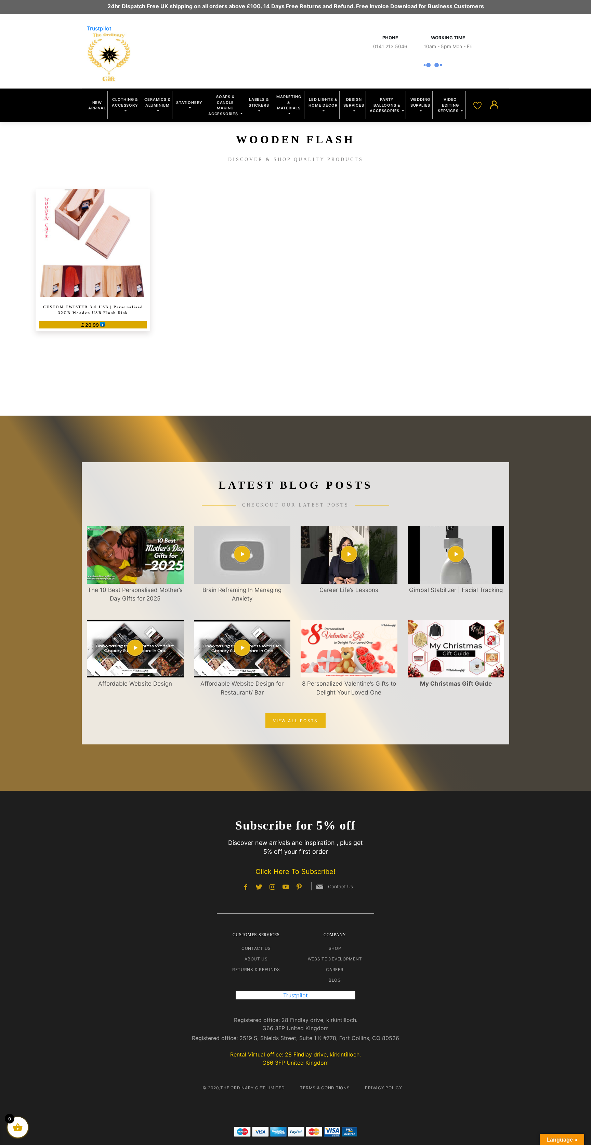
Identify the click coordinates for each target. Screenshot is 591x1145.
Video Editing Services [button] (449, 105)
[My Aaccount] (494, 105)
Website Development (335, 958)
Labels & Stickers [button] (259, 102)
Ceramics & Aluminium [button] (157, 102)
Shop (335, 948)
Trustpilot (99, 28)
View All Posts (295, 720)
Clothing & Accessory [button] (125, 102)
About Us (256, 958)
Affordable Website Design (135, 683)
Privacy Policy (383, 1087)
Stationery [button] (189, 102)
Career (334, 969)
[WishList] (478, 105)
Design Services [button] (353, 102)
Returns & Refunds (256, 969)
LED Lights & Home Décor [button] (322, 102)
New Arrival (97, 105)
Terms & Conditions (325, 1087)
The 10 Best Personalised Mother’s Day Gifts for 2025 (135, 594)
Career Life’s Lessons (348, 590)
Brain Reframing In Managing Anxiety (241, 594)
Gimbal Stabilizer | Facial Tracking (456, 590)
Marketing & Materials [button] (288, 102)
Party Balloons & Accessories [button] (385, 105)
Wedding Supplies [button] (420, 102)
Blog (335, 980)
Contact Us (256, 948)
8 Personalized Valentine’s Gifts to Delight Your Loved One (349, 688)
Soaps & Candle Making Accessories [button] (223, 105)
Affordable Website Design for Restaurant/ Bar (242, 688)
